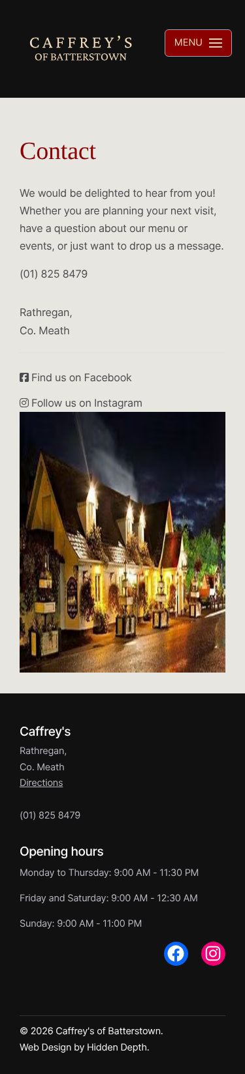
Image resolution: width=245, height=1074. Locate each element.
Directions (41, 783)
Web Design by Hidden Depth (83, 1047)
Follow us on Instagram (85, 402)
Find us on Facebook (80, 377)
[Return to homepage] (80, 49)
